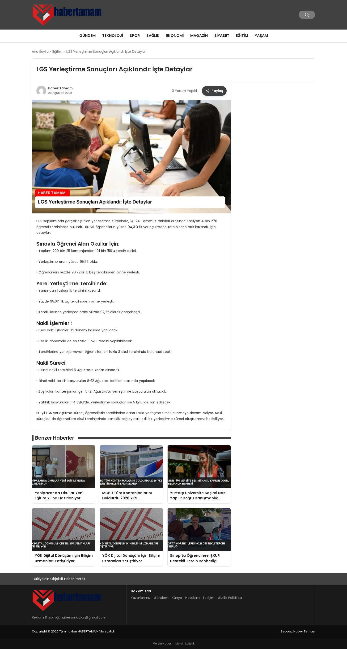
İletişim (209, 597)
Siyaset (221, 35)
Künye (177, 597)
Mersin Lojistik (185, 643)
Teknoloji (112, 35)
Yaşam (261, 35)
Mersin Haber (162, 643)
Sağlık (153, 35)
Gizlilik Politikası (230, 597)
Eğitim (242, 35)
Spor (135, 35)
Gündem (87, 35)
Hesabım (192, 597)
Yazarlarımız (141, 597)
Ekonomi (175, 35)
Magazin (199, 35)
